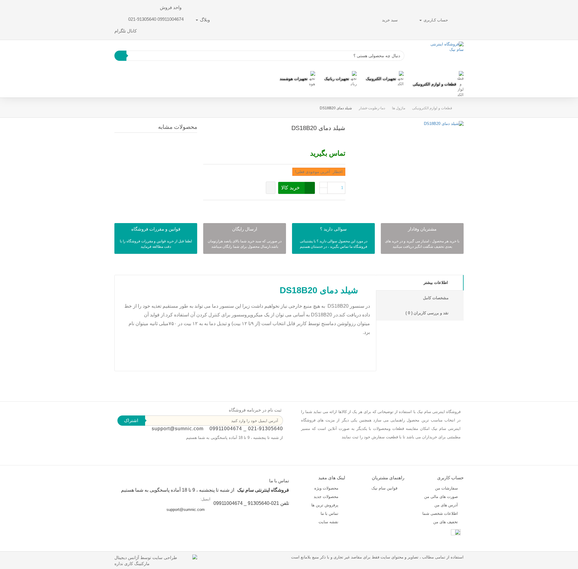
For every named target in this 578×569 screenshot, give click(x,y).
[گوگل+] (214, 207)
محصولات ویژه (327, 488)
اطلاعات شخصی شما (440, 513)
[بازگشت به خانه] (458, 108)
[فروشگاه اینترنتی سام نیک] (446, 56)
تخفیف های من (445, 522)
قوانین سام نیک (385, 488)
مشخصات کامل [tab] (436, 298)
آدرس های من (446, 505)
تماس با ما (330, 513)
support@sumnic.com (178, 428)
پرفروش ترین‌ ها (325, 505)
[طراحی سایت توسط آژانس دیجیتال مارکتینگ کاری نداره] (155, 560)
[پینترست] (206, 207)
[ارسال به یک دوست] (336, 138)
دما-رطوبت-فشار (372, 108)
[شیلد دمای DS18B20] (444, 123)
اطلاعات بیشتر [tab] (436, 282)
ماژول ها (398, 108)
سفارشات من (446, 488)
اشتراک (131, 420)
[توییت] (230, 207)
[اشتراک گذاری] (222, 207)
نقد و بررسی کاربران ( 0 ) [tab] (427, 313)
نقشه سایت (329, 522)
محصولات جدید (327, 496)
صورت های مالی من (441, 496)
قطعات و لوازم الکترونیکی (432, 108)
